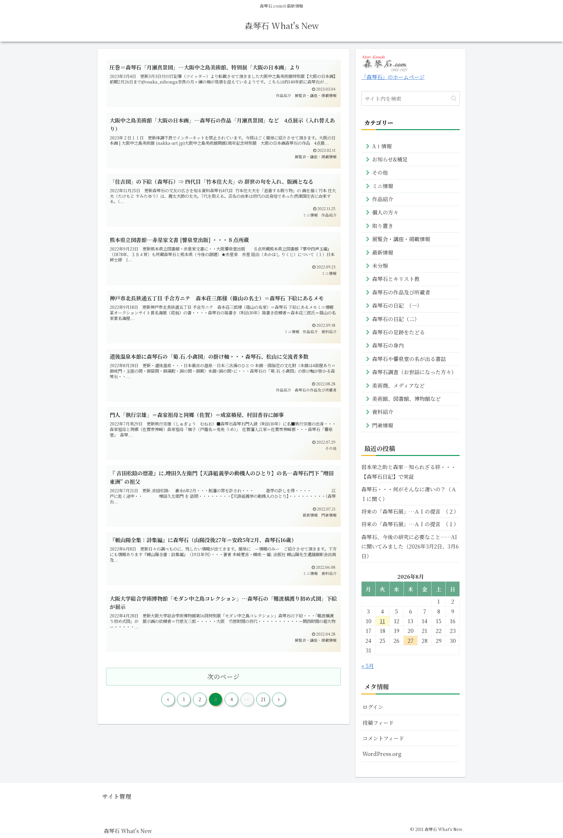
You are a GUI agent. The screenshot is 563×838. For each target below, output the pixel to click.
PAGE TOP (545, 808)
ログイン (372, 707)
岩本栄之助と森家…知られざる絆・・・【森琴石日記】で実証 (408, 471)
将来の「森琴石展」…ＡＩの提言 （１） (410, 524)
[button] (454, 98)
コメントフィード (383, 738)
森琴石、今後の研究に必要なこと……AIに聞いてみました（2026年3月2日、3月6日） (410, 546)
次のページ (223, 676)
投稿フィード (378, 722)
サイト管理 (116, 796)
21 (263, 699)
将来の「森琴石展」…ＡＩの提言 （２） (410, 511)
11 (382, 621)
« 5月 (367, 666)
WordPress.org (381, 753)
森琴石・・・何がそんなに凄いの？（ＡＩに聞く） (408, 493)
